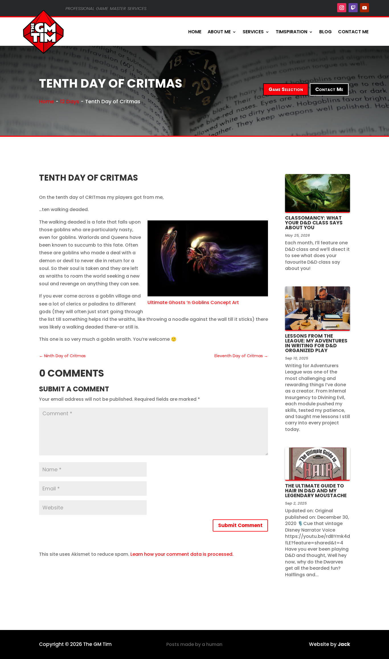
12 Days (69, 101)
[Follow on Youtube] (364, 7)
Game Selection (286, 89)
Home (194, 31)
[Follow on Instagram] (341, 7)
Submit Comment (240, 525)
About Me (219, 31)
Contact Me (353, 31)
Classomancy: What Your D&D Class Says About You (314, 222)
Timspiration (291, 31)
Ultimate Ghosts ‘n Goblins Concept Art (193, 302)
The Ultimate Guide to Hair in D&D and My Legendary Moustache (316, 490)
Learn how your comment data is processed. (182, 554)
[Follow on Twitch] (353, 7)
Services (253, 31)
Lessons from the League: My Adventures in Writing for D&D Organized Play (316, 343)
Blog (325, 31)
